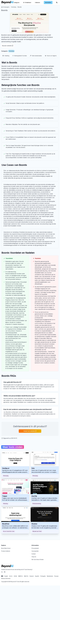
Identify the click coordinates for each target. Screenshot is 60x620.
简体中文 (26, 576)
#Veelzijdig (5, 475)
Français (56, 576)
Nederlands (50, 576)
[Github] (4, 572)
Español (37, 576)
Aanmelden (48, 2)
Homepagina (6, 7)
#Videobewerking (37, 503)
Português (43, 576)
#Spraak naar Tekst (37, 531)
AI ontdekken (27, 2)
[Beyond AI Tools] (7, 566)
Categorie (16, 2)
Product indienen (5, 551)
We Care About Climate (38, 559)
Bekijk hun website (29, 431)
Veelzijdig (13, 7)
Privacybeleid (35, 548)
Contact (34, 554)
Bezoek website (6, 45)
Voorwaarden (35, 551)
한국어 (10, 576)
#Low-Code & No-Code (8, 531)
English (6, 576)
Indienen (37, 2)
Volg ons (34, 556)
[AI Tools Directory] (7, 2)
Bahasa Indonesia (5, 578)
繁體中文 (20, 576)
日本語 (15, 576)
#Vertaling (5, 503)
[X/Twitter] (2, 572)
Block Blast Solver (6, 548)
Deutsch (32, 576)
